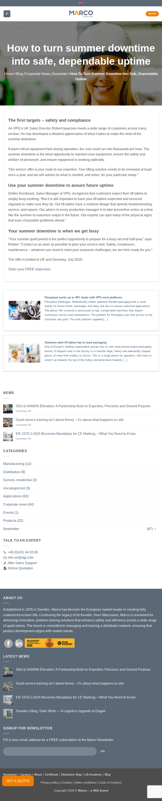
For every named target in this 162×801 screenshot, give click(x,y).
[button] (7, 13)
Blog (19, 74)
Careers (25, 774)
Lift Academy (93, 774)
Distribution (11, 472)
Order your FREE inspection (29, 269)
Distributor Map (71, 774)
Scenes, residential (17, 480)
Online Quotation (20, 568)
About (38, 774)
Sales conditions (85, 782)
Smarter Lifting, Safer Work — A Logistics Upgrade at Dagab (60, 711)
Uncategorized (14, 488)
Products (9, 520)
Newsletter (60, 74)
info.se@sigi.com (21, 557)
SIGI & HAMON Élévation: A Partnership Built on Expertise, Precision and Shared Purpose (83, 406)
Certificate (51, 774)
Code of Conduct (110, 782)
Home (9, 74)
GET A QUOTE (18, 781)
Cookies (66, 782)
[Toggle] (156, 528)
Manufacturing (13, 464)
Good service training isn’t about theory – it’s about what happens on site (70, 420)
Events (8, 512)
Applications (12, 496)
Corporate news (38, 74)
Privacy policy (50, 782)
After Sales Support (22, 563)
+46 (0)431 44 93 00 (23, 552)
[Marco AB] (81, 14)
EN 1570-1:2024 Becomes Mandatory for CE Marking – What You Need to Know (76, 433)
